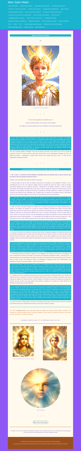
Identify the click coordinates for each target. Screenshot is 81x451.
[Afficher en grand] (40, 76)
